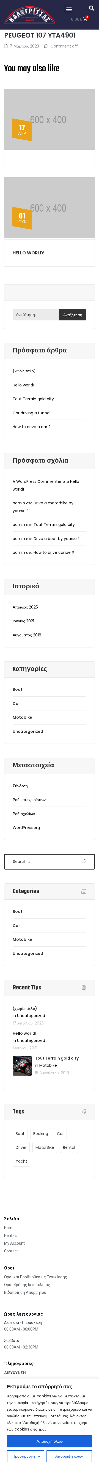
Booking (40, 1133)
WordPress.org (26, 827)
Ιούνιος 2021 (23, 621)
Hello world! (29, 253)
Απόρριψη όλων (69, 1456)
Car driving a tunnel (31, 413)
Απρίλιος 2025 (25, 607)
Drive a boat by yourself (56, 538)
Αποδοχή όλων (50, 1441)
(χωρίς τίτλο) (24, 371)
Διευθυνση (15, 1373)
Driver (21, 1147)
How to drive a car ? (32, 427)
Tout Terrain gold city (33, 399)
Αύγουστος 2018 (27, 635)
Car (16, 703)
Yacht (21, 1161)
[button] (68, 9)
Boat (18, 689)
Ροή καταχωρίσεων (29, 799)
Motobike (22, 717)
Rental (69, 1147)
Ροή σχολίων (24, 814)
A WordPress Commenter (37, 481)
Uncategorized (28, 731)
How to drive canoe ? (54, 552)
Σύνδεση (20, 786)
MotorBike (44, 1147)
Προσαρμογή (23, 1456)
